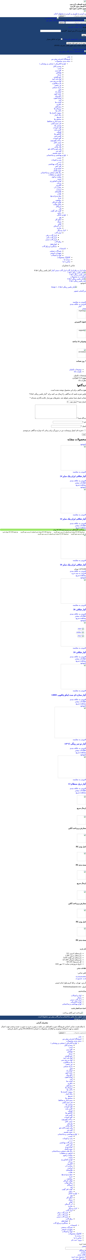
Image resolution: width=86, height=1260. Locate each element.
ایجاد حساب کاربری (75, 27)
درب (59, 162)
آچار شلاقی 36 (79, 609)
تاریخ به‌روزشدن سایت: (73, 964)
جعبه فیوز (57, 94)
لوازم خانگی (61, 215)
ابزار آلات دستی (51, 239)
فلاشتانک (58, 192)
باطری (58, 104)
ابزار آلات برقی (51, 235)
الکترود (58, 185)
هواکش (58, 73)
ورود (83, 35)
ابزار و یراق (62, 230)
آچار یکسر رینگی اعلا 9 (77, 281)
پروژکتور (58, 106)
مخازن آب (57, 187)
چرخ (59, 198)
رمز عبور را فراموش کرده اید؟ (74, 39)
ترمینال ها (57, 109)
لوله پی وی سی (55, 81)
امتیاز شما (81, 402)
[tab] (75, 369)
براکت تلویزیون (55, 140)
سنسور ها (57, 119)
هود (60, 217)
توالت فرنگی (56, 202)
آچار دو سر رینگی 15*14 (75, 744)
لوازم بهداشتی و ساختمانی (56, 155)
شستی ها (57, 125)
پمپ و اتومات (56, 160)
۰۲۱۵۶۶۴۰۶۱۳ (80, 979)
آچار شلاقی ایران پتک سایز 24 (73, 476)
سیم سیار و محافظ (54, 121)
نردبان (59, 183)
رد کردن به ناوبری (79, 14)
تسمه (59, 179)
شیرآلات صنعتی (55, 251)
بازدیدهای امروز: (75, 953)
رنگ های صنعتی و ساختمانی (51, 173)
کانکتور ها (57, 134)
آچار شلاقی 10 (79, 652)
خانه (84, 270)
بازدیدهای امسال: (75, 960)
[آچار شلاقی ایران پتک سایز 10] (73, 558)
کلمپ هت (57, 130)
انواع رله (58, 92)
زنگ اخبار (57, 115)
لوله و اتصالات (56, 255)
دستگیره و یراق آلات (49, 246)
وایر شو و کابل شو (54, 149)
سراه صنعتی (56, 87)
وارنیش (58, 145)
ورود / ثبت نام (76, 1240)
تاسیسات (62, 248)
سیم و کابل (57, 66)
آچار (52, 270)
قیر (60, 208)
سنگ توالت (57, 204)
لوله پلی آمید (56, 79)
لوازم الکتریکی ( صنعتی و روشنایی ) (52, 64)
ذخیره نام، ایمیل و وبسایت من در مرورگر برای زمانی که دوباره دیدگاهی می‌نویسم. (53, 430)
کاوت (72, 1019)
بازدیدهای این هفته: (74, 958)
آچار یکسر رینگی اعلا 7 (77, 275)
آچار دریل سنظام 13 (77, 784)
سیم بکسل (57, 170)
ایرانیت (58, 189)
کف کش (58, 166)
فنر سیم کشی (56, 123)
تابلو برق (58, 96)
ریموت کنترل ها (55, 113)
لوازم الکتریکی (76, 1002)
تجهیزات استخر (55, 253)
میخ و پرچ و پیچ (55, 196)
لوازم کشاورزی (55, 181)
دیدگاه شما (81, 418)
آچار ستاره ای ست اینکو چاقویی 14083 (68, 695)
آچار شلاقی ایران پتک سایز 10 (73, 565)
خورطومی (57, 77)
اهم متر (58, 151)
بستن (84, 308)
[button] (78, 573)
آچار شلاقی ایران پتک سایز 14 (73, 519)
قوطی (59, 132)
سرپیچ (59, 117)
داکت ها (58, 111)
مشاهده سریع (81, 485)
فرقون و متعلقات (54, 175)
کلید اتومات (57, 128)
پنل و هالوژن (56, 83)
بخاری (59, 228)
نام (84, 422)
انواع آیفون (57, 98)
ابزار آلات (58, 233)
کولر (59, 224)
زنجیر (59, 213)
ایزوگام (58, 206)
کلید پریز (58, 70)
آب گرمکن (57, 226)
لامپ (59, 68)
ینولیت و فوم (56, 177)
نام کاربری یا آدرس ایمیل (73, 31)
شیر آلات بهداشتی (54, 164)
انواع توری (57, 168)
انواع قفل (53, 244)
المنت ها (58, 102)
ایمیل (83, 426)
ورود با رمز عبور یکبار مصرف (76, 43)
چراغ (59, 75)
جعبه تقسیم (57, 153)
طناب (59, 194)
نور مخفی (57, 85)
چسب (59, 158)
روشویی (58, 200)
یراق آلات (58, 242)
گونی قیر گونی (56, 211)
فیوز (59, 89)
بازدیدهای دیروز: (75, 955)
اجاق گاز (58, 220)
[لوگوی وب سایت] (72, 20)
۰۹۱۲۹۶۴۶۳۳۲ (80, 977)
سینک (59, 222)
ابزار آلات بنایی (51, 237)
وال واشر (57, 147)
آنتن (60, 100)
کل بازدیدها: (77, 962)
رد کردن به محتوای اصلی (63, 14)
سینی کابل (57, 142)
